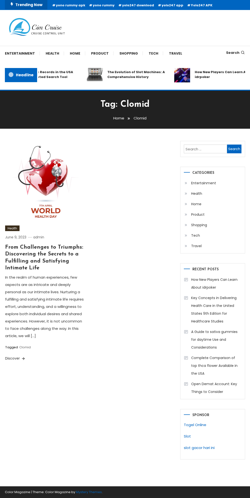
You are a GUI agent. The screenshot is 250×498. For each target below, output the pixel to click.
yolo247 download (138, 5)
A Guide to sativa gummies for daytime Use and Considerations (214, 339)
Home (75, 53)
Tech (153, 53)
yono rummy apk (70, 5)
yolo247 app (172, 5)
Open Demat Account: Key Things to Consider (214, 387)
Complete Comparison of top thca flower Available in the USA (214, 365)
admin (38, 237)
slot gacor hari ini (199, 447)
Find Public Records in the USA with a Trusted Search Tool (44, 74)
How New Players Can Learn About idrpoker (214, 283)
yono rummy (104, 5)
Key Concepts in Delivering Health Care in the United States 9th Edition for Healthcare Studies (214, 309)
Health (52, 53)
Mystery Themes (89, 492)
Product (100, 53)
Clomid (25, 347)
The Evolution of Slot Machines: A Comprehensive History (134, 74)
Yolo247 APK (201, 5)
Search (233, 52)
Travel (175, 53)
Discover (13, 358)
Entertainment (20, 53)
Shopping (128, 53)
